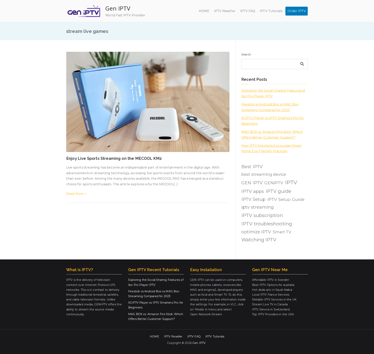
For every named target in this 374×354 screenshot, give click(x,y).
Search (246, 54)
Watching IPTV (258, 239)
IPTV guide (278, 191)
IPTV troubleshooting (266, 224)
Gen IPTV (117, 8)
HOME (204, 11)
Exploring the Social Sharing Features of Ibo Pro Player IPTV (273, 93)
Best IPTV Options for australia (273, 285)
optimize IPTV (256, 231)
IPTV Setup (253, 199)
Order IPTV (297, 11)
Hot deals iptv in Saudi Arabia (272, 290)
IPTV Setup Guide (286, 199)
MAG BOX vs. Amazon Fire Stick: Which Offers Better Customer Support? (272, 134)
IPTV (291, 182)
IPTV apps (252, 191)
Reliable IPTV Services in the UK (274, 299)
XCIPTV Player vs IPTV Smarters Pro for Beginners (272, 121)
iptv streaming (257, 207)
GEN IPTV (252, 182)
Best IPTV (252, 166)
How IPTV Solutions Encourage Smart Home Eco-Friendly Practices (271, 148)
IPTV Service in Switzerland (271, 309)
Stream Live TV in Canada (270, 304)
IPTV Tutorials (271, 11)
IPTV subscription (262, 215)
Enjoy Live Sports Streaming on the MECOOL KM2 (114, 158)
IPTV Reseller (225, 11)
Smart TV (282, 232)
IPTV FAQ (247, 11)
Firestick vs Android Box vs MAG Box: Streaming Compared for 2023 (270, 107)
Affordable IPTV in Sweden (270, 280)
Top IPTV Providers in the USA (273, 314)
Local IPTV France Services (270, 294)
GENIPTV (273, 182)
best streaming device (263, 174)
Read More (75, 194)
